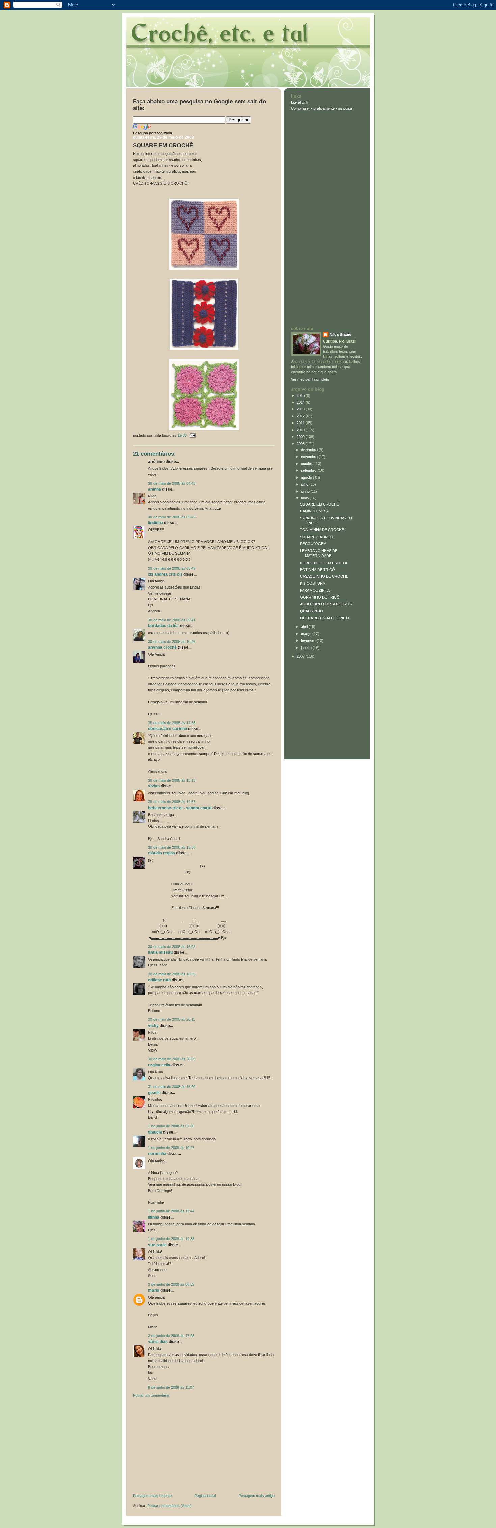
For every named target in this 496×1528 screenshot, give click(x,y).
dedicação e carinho (167, 728)
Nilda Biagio (340, 334)
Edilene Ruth (159, 980)
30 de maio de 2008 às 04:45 (171, 483)
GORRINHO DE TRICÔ (320, 597)
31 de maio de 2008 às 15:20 (171, 1087)
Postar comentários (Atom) (169, 1506)
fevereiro (308, 640)
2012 (301, 416)
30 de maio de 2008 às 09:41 (171, 620)
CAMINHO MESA (314, 511)
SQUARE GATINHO (316, 537)
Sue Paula (157, 1245)
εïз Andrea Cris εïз (165, 574)
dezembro (310, 450)
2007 (301, 656)
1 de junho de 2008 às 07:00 (171, 1126)
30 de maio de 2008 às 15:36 (171, 847)
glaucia (155, 1132)
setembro (309, 470)
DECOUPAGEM (313, 544)
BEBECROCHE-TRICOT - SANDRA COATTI (179, 808)
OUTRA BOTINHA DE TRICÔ (324, 618)
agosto (307, 477)
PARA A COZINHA (315, 590)
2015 (301, 395)
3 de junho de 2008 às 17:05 (171, 1336)
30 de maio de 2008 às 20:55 (171, 1059)
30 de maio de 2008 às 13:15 (171, 780)
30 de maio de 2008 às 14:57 (171, 802)
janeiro (307, 648)
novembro (310, 457)
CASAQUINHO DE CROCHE (324, 576)
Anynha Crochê (162, 647)
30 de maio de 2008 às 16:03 (171, 947)
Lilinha (153, 1217)
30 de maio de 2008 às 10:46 (171, 641)
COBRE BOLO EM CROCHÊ (324, 563)
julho (305, 484)
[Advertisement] (183, 1447)
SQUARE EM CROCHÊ (163, 145)
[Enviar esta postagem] (192, 435)
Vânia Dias (158, 1341)
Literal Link (299, 102)
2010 (301, 430)
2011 (301, 423)
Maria (153, 1290)
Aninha (154, 489)
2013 (301, 409)
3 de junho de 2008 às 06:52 (171, 1284)
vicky (153, 1025)
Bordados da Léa (163, 625)
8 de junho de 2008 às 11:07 (171, 1387)
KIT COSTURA (312, 583)
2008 (301, 444)
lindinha (155, 522)
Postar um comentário (151, 1395)
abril (305, 627)
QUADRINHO (311, 611)
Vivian (154, 786)
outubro (307, 464)
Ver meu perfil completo (310, 379)
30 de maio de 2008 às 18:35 (171, 974)
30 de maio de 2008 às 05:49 (171, 568)
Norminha (157, 1153)
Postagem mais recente (152, 1496)
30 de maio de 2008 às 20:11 (171, 1019)
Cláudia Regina (161, 853)
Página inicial (205, 1496)
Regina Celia (159, 1065)
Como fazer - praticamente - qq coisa (321, 108)
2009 (301, 437)
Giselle (154, 1092)
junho (306, 491)
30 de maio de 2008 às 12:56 (171, 723)
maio (305, 498)
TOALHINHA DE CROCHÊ (322, 530)
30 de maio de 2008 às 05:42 (171, 517)
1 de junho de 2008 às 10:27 (171, 1148)
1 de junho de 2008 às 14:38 (171, 1239)
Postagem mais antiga (257, 1496)
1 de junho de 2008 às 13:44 (171, 1211)
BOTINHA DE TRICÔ (317, 570)
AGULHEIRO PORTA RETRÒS (326, 604)
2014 (301, 402)
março (306, 634)
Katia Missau (160, 952)
